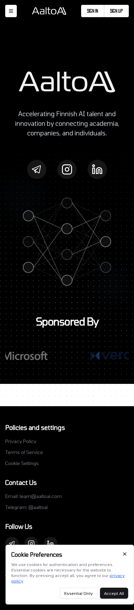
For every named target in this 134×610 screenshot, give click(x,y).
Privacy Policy (20, 441)
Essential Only (78, 593)
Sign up (116, 11)
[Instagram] (67, 169)
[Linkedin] (97, 169)
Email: (33, 496)
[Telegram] (36, 169)
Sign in (92, 11)
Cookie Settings (22, 463)
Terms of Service (24, 452)
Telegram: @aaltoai (26, 507)
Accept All (114, 593)
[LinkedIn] (50, 544)
